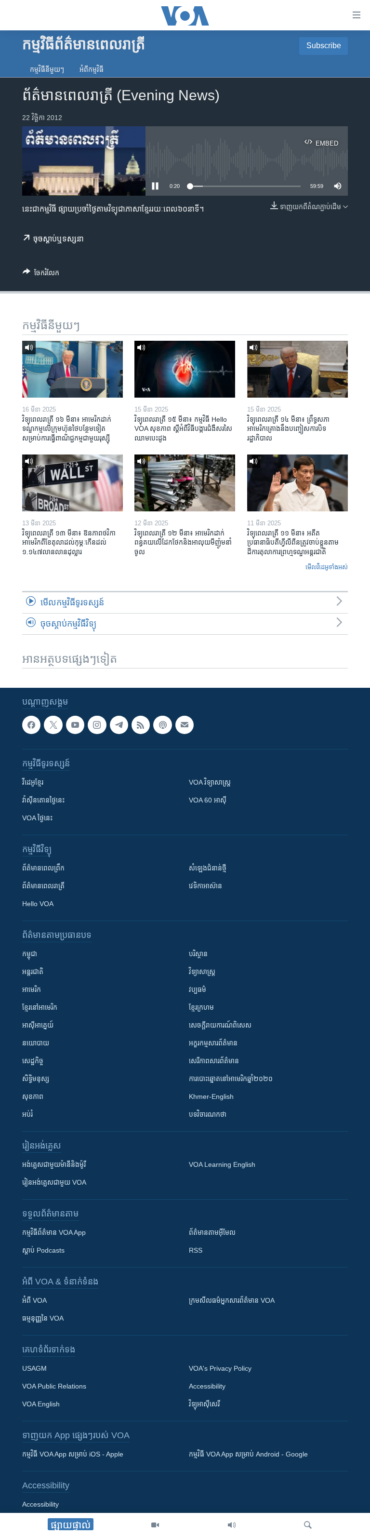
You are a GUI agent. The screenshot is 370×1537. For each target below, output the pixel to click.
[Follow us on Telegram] (119, 725)
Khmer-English (211, 1097)
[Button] (41, 274)
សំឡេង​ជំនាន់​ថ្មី (207, 868)
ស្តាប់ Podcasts (43, 1251)
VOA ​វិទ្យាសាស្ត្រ (210, 783)
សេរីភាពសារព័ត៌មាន (214, 1061)
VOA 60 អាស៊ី (207, 800)
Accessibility (207, 1386)
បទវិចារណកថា (207, 1115)
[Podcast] (162, 725)
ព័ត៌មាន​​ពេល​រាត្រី (43, 886)
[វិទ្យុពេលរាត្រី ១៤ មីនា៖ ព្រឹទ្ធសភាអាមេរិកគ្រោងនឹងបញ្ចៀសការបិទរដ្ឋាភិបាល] (297, 369)
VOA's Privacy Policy (220, 1369)
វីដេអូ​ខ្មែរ (32, 783)
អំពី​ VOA (34, 1301)
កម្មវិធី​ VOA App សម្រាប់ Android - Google (248, 1454)
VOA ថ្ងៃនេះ (37, 818)
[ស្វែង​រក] (307, 1525)
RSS (195, 1251)
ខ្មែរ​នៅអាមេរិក (39, 1008)
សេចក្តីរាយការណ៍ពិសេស (220, 1025)
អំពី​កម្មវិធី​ (91, 69)
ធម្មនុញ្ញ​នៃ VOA (43, 1319)
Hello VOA (37, 904)
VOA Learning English (222, 1165)
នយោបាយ (35, 1043)
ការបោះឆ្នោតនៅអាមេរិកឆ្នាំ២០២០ (231, 1079)
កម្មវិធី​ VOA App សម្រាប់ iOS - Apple (72, 1454)
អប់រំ (27, 1115)
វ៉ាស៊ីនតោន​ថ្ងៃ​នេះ (43, 800)
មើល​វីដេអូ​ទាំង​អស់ (326, 567)
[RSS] (141, 725)
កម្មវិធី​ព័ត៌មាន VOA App (54, 1233)
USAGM (34, 1369)
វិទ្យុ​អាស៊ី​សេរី (204, 1404)
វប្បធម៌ (197, 990)
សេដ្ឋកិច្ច (32, 1061)
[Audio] (231, 1525)
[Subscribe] (184, 725)
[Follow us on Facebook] (31, 725)
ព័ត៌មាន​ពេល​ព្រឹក (43, 868)
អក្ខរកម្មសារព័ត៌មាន (213, 1043)
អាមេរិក (31, 990)
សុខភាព (32, 1097)
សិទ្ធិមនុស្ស (35, 1079)
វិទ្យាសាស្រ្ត (202, 972)
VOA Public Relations (54, 1386)
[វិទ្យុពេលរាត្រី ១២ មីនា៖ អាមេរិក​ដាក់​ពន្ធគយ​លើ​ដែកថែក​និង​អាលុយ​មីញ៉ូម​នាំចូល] (184, 482)
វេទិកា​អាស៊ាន (205, 886)
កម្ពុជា (29, 954)
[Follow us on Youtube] (75, 725)
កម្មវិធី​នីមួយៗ (47, 69)
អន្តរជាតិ (32, 972)
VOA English (41, 1404)
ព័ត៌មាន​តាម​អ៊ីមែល (212, 1233)
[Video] (155, 1525)
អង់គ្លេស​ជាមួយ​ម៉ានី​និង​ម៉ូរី (54, 1165)
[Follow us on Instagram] (97, 725)
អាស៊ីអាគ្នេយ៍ (37, 1025)
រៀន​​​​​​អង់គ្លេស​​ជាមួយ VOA (54, 1183)
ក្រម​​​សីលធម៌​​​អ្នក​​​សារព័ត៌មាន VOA (232, 1301)
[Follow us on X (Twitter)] (53, 725)
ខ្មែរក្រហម (201, 1008)
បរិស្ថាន (198, 954)
